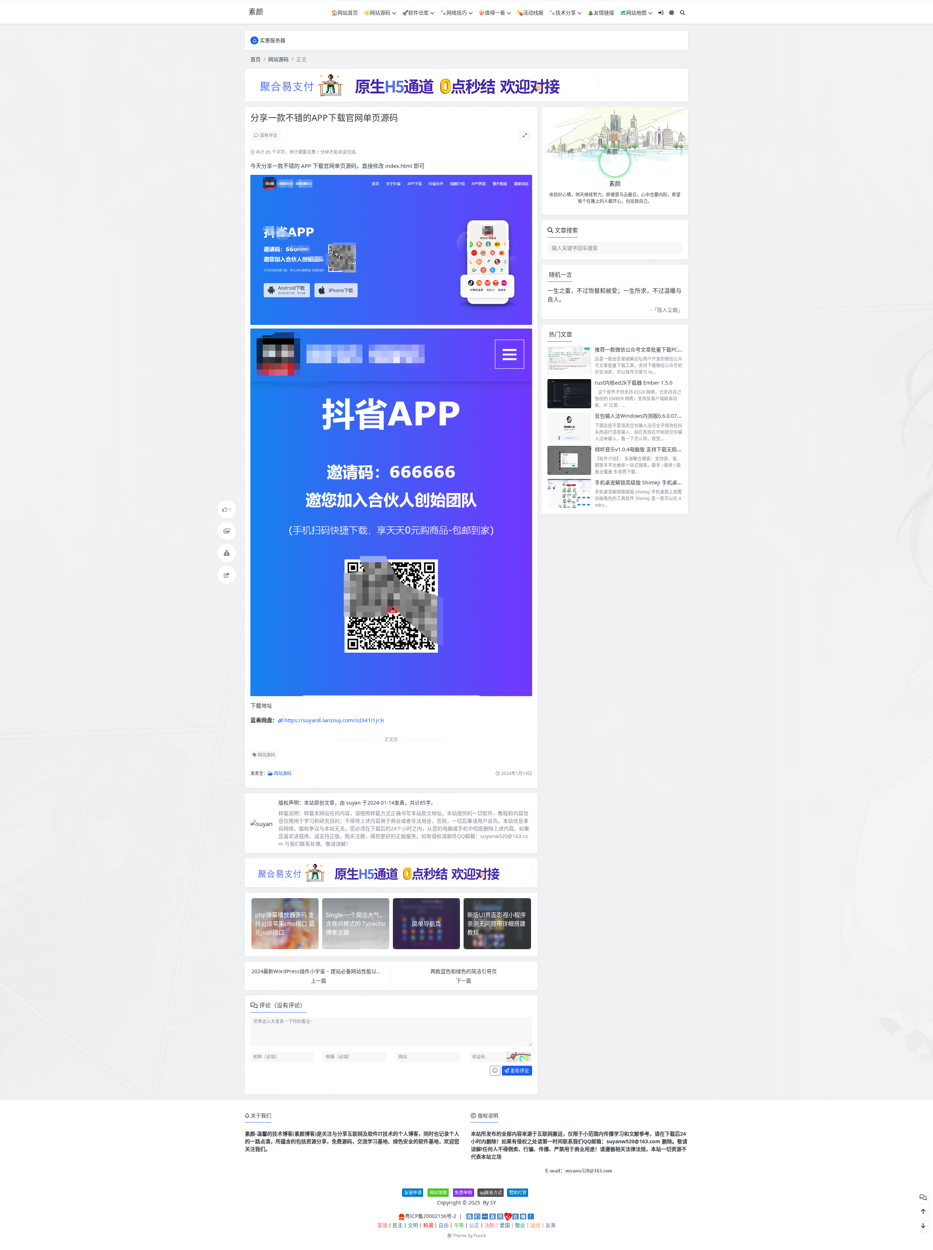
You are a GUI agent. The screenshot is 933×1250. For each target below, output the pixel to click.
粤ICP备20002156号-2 (430, 1215)
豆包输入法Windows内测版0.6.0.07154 (640, 415)
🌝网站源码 (377, 12)
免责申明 (463, 1193)
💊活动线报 (530, 12)
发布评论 (519, 1070)
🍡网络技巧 (453, 12)
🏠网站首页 (344, 12)
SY (493, 1202)
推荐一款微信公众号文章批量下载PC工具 (641, 349)
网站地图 (438, 1193)
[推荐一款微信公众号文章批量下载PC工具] (569, 360)
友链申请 (413, 1193)
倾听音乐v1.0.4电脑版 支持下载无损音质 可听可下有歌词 (659, 449)
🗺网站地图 (633, 12)
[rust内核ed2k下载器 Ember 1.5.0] (569, 393)
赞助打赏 (518, 1193)
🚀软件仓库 (415, 12)
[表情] (495, 1071)
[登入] (660, 12)
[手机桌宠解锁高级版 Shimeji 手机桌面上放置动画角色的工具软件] (569, 493)
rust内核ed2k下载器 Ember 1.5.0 (633, 382)
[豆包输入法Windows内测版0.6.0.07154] (569, 426)
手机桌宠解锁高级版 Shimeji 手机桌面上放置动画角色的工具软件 (669, 482)
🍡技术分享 (562, 12)
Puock (480, 1236)
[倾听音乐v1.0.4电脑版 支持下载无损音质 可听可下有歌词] (569, 460)
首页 (255, 59)
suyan (354, 802)
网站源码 (278, 59)
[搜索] (682, 12)
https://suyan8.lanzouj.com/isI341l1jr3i (334, 720)
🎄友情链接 (600, 12)
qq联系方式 (491, 1193)
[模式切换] (671, 12)
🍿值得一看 (492, 12)
